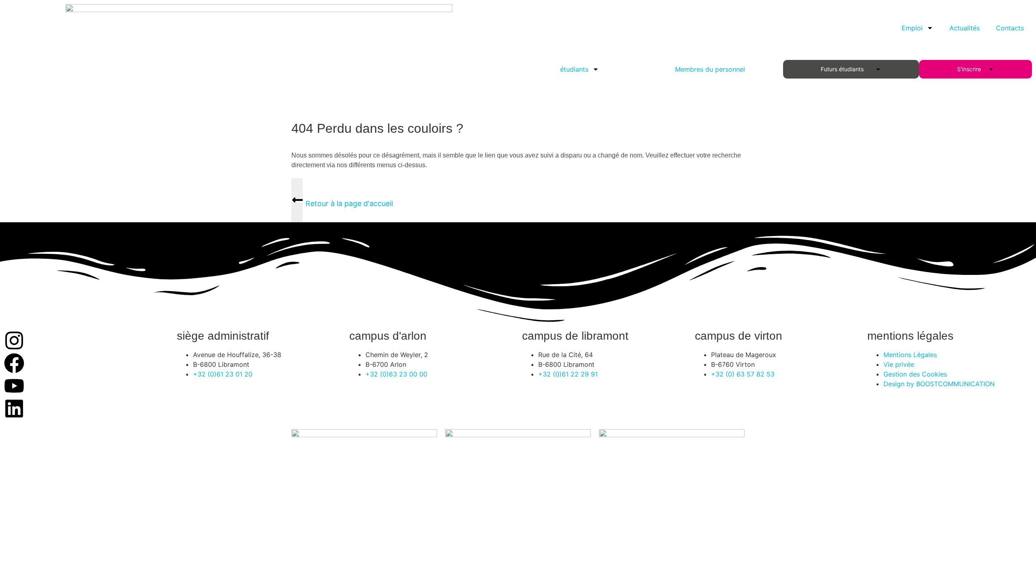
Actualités (964, 28)
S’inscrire (970, 69)
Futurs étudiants (844, 69)
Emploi (912, 28)
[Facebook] (14, 363)
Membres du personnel (710, 69)
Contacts (1010, 28)
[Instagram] (14, 340)
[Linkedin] (14, 408)
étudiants (574, 69)
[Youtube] (14, 386)
